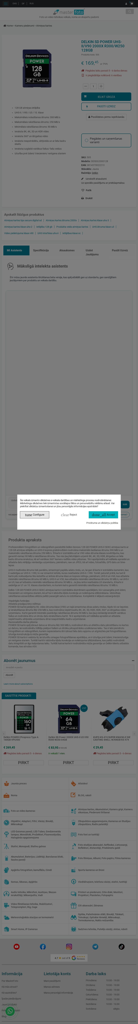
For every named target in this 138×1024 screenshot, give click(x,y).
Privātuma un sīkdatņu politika (102, 523)
